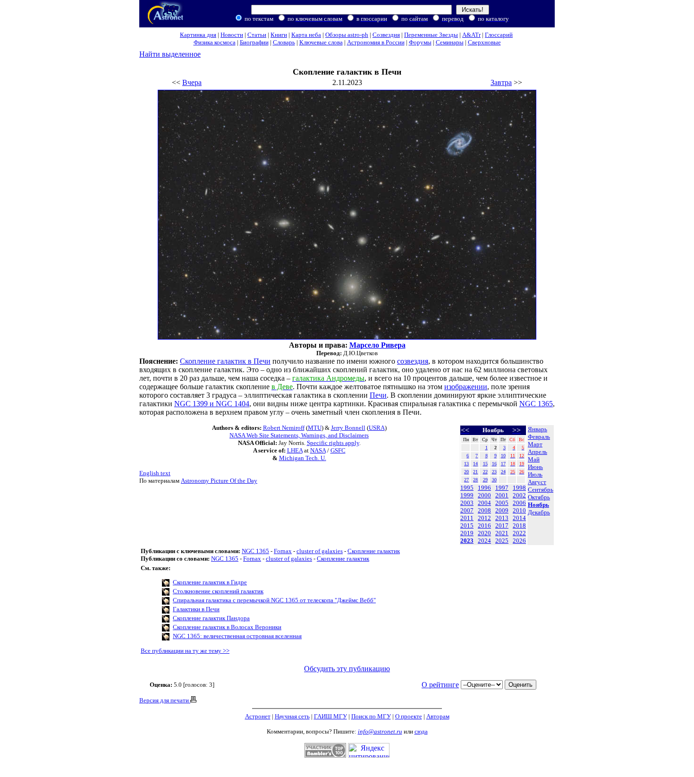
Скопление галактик (373, 551)
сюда (421, 731)
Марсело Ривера (377, 345)
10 (503, 455)
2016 (484, 525)
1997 (501, 487)
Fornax (283, 551)
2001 (501, 495)
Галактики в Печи (196, 609)
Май (534, 459)
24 (503, 471)
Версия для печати (164, 700)
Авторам (437, 716)
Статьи (256, 34)
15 (485, 463)
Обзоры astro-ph (346, 34)
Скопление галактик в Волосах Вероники (227, 627)
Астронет (258, 716)
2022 (519, 533)
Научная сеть (292, 716)
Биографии (254, 42)
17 (503, 463)
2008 (484, 510)
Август (537, 482)
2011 (467, 517)
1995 (467, 487)
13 (466, 463)
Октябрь (539, 497)
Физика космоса (215, 42)
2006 (519, 502)
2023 (467, 540)
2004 (484, 502)
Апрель (537, 451)
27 (466, 479)
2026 (519, 540)
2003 (467, 502)
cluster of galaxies (319, 551)
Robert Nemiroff (284, 427)
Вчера (192, 82)
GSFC (338, 450)
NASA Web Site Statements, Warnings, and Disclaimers (299, 435)
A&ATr (471, 34)
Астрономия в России (376, 42)
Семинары (450, 42)
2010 (519, 510)
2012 (484, 517)
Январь (537, 429)
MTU (315, 427)
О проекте (408, 716)
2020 (484, 533)
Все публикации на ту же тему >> (185, 650)
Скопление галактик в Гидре (210, 582)
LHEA (295, 450)
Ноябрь (538, 504)
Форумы (420, 42)
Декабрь (539, 512)
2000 (484, 495)
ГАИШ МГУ (330, 716)
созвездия (412, 361)
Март (535, 444)
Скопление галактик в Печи (225, 361)
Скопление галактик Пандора (211, 618)
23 (494, 471)
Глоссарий (499, 34)
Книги (279, 34)
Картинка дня (198, 34)
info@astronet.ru (380, 731)
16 (494, 463)
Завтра (501, 82)
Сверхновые (484, 42)
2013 (501, 517)
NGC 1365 (536, 404)
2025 (501, 540)
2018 (519, 525)
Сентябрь (540, 489)
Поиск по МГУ (371, 716)
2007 (467, 510)
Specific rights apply (333, 442)
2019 (467, 533)
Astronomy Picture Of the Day (219, 480)
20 (466, 471)
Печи (378, 395)
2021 (501, 533)
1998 (519, 487)
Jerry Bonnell (348, 427)
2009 (501, 510)
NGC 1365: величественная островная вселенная (237, 636)
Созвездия (386, 34)
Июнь (535, 466)
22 (485, 471)
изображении (465, 387)
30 (494, 479)
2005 (501, 502)
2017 (501, 525)
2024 (484, 540)
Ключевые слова (321, 42)
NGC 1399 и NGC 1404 (211, 404)
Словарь (284, 42)
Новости (231, 34)
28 (475, 479)
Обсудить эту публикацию (347, 669)
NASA (318, 450)
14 (475, 463)
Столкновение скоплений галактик (218, 591)
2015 (467, 525)
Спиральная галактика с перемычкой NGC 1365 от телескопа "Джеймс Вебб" (274, 600)
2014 (519, 517)
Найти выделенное (170, 54)
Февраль (539, 436)
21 (475, 471)
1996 (484, 487)
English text (154, 473)
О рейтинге (440, 685)
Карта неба (306, 34)
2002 (519, 495)
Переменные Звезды (431, 34)
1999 (467, 495)
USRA (377, 427)
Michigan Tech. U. (302, 457)
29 (485, 479)
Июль (535, 474)
